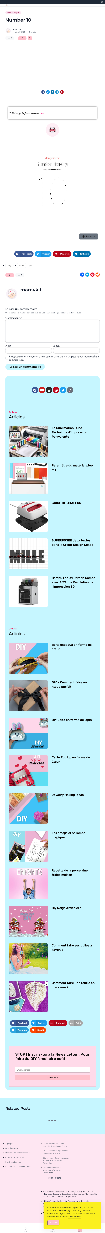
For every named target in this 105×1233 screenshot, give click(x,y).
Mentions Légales (13, 1162)
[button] (43, 92)
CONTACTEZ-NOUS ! (14, 1157)
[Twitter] (63, 390)
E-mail (57, 345)
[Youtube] (42, 390)
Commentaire (13, 317)
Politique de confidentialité (17, 1153)
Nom (9, 345)
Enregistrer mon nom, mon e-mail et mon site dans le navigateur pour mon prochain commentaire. (54, 358)
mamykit (17, 29)
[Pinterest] (56, 390)
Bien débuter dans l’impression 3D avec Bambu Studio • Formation (56, 1160)
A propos (9, 1143)
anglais (11, 265)
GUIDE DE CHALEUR (66, 503)
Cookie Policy (74, 1216)
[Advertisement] (52, 63)
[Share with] (30, 38)
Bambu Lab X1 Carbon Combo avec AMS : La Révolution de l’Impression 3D (73, 582)
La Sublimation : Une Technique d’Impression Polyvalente (69, 432)
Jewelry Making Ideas (68, 795)
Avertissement (11, 1148)
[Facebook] (35, 390)
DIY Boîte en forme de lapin (72, 720)
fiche (21, 265)
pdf (30, 265)
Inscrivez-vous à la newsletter (18, 1166)
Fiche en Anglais (13, 13)
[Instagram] (49, 390)
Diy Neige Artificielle (66, 908)
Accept (53, 1223)
